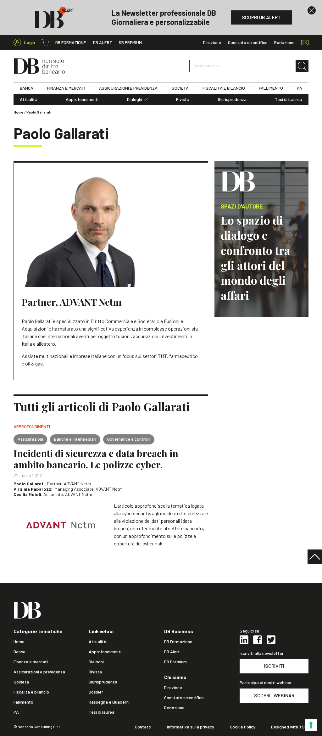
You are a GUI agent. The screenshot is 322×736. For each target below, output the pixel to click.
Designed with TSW (289, 726)
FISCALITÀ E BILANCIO (224, 88)
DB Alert (102, 42)
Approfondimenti (82, 99)
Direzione (212, 42)
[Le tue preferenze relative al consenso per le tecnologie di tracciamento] (311, 725)
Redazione (284, 42)
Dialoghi (134, 99)
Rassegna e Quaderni (109, 702)
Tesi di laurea (101, 712)
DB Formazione (70, 42)
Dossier (96, 691)
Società (21, 681)
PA (299, 88)
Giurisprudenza (232, 99)
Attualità (28, 99)
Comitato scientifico (248, 42)
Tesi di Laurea (288, 99)
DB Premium (130, 42)
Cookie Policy (242, 726)
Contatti (143, 726)
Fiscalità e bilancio (31, 691)
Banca (19, 651)
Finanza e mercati (31, 661)
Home (19, 112)
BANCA (26, 88)
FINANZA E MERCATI (66, 88)
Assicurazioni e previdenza (39, 671)
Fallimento (23, 702)
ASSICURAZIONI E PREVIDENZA (128, 88)
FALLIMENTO (271, 88)
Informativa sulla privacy (190, 726)
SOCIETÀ (180, 88)
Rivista (182, 99)
